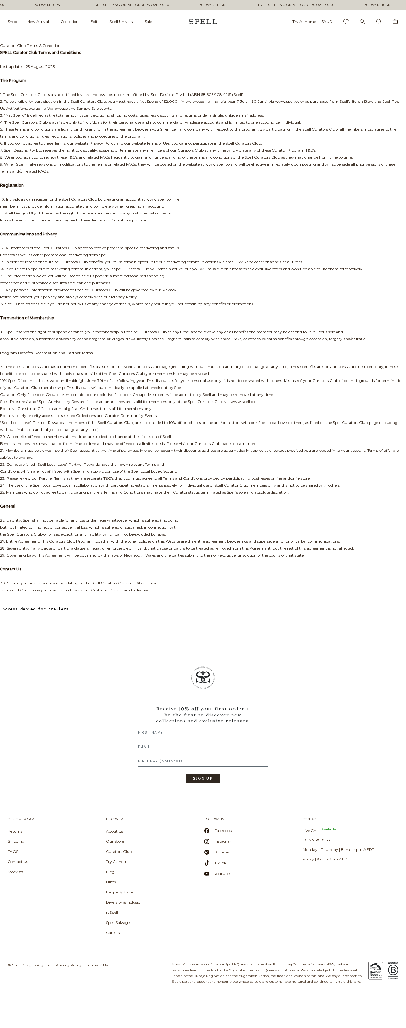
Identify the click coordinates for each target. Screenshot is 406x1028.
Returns (15, 831)
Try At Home (117, 861)
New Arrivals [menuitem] (38, 21)
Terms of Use (98, 965)
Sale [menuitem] (148, 21)
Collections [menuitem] (70, 21)
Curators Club (119, 851)
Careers (113, 932)
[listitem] (203, 727)
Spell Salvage (118, 922)
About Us (114, 831)
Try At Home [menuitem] (304, 21)
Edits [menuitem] (94, 21)
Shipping (16, 841)
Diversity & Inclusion (124, 902)
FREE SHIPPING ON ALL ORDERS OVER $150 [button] (131, 5)
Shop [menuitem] (12, 21)
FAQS (13, 851)
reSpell (112, 912)
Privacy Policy (69, 965)
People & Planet (120, 892)
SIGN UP (203, 778)
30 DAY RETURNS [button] (48, 5)
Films (111, 882)
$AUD (326, 21)
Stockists (15, 871)
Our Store (115, 841)
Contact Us (18, 861)
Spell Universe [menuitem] (121, 21)
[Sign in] (362, 21)
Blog (110, 871)
